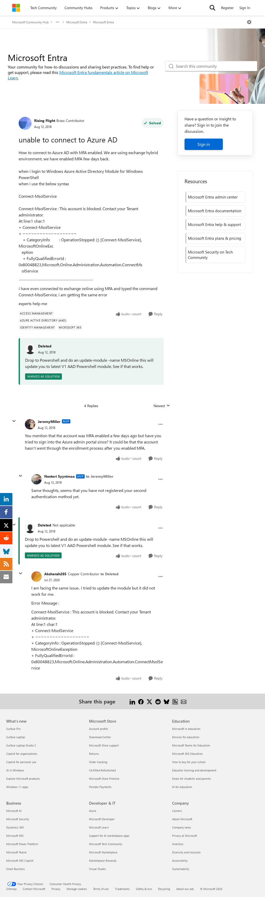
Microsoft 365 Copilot (19, 860)
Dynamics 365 (15, 827)
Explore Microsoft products (23, 778)
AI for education (182, 787)
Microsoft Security (17, 819)
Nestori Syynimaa (59, 476)
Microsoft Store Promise (104, 778)
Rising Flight (44, 120)
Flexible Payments (100, 787)
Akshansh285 (55, 573)
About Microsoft (182, 819)
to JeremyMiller (99, 476)
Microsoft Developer (102, 819)
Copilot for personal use (21, 762)
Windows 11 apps (17, 787)
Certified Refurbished (102, 770)
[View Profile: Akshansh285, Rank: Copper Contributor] (36, 576)
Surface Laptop (15, 737)
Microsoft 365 (15, 836)
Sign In (244, 7)
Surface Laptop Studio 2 (21, 745)
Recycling (164, 889)
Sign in (203, 144)
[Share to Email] (183, 701)
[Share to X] (149, 701)
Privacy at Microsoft (184, 836)
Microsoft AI (13, 811)
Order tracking (98, 762)
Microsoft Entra (76, 22)
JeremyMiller (49, 421)
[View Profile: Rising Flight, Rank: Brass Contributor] (25, 123)
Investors (177, 844)
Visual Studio (97, 869)
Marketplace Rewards (102, 860)
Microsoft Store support (104, 745)
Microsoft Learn (99, 827)
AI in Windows (15, 770)
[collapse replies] (14, 421)
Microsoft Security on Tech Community (210, 254)
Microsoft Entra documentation (214, 210)
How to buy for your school (188, 762)
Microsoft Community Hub (30, 22)
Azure (92, 811)
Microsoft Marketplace (103, 852)
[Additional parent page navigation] (57, 22)
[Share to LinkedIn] (132, 701)
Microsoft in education (186, 729)
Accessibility (180, 860)
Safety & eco (144, 889)
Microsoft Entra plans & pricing (214, 238)
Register (227, 7)
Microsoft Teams (16, 852)
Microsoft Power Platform (22, 844)
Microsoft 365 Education (187, 754)
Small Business (15, 869)
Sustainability (180, 869)
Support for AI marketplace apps (109, 836)
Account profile (98, 729)
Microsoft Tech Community (105, 844)
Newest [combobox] (161, 405)
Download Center (100, 737)
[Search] (212, 8)
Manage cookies (77, 889)
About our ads (185, 889)
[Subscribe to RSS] (175, 701)
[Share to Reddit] (158, 701)
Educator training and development (194, 770)
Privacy (55, 889)
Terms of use (101, 889)
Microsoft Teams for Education (191, 745)
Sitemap (11, 889)
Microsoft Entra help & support (214, 224)
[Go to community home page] (16, 8)
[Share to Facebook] (141, 701)
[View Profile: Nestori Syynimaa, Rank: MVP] (36, 479)
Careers (177, 811)
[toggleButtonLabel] (249, 22)
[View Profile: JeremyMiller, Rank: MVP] (30, 424)
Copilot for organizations (21, 754)
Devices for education (185, 737)
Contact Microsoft (34, 889)
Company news (181, 827)
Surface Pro (13, 729)
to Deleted (109, 573)
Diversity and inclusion (186, 852)
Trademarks (122, 889)
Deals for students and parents (191, 778)
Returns (94, 754)
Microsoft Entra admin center (213, 197)
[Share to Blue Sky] (166, 701)
